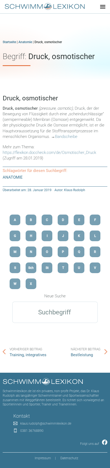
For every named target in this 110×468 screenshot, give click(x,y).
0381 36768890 (32, 431)
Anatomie (25, 42)
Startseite (9, 42)
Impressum (43, 458)
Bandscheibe (66, 136)
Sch (31, 268)
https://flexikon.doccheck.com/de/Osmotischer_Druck (49, 152)
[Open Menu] (102, 6)
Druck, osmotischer (30, 98)
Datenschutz (69, 458)
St (47, 268)
